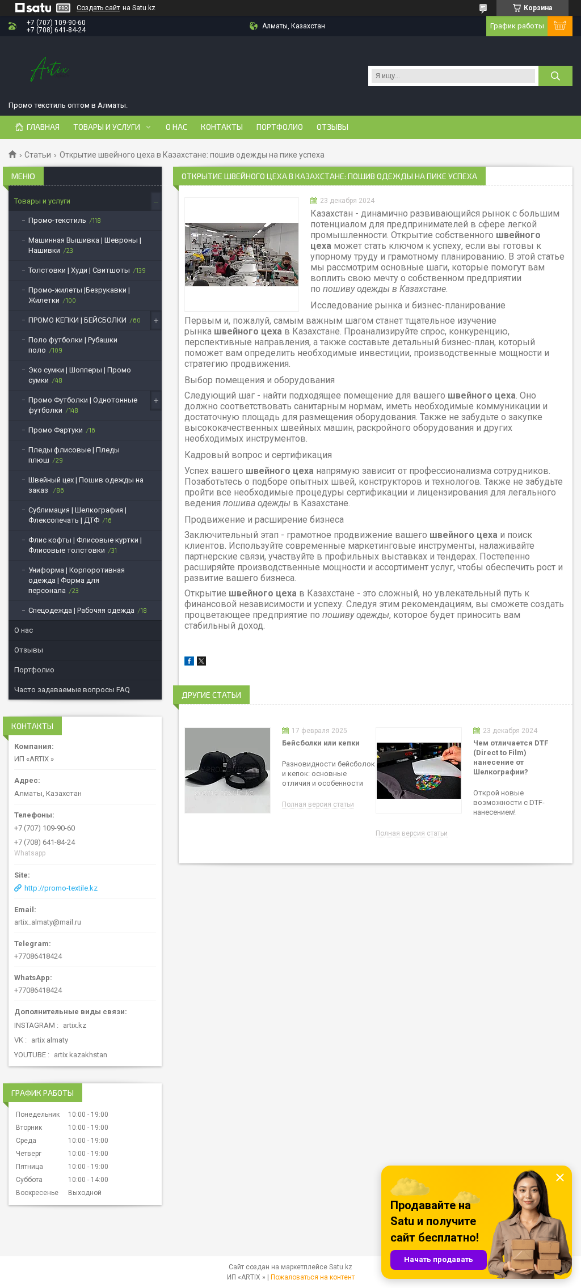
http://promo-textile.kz (61, 888)
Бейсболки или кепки (321, 743)
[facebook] (189, 663)
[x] (201, 663)
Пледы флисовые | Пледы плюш (74, 455)
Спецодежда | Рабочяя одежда (81, 610)
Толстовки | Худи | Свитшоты (79, 270)
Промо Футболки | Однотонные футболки (82, 405)
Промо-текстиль (57, 220)
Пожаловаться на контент (313, 1277)
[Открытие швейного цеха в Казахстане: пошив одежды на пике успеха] (241, 254)
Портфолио (279, 127)
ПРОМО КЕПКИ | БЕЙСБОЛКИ (77, 320)
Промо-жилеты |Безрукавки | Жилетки (79, 295)
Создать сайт (98, 8)
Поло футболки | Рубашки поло (72, 345)
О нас (176, 127)
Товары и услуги (106, 127)
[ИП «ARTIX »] (51, 70)
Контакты (222, 127)
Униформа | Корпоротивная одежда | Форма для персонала (76, 580)
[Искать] (555, 76)
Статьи (37, 154)
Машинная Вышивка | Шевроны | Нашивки (84, 245)
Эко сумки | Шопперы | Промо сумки (79, 375)
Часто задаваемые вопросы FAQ (72, 689)
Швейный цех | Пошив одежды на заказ (86, 485)
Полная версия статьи (318, 804)
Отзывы (332, 127)
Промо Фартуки (55, 430)
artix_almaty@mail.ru (47, 922)
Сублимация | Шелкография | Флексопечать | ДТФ (77, 515)
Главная (43, 127)
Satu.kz (340, 1267)
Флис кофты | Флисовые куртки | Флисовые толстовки (85, 545)
